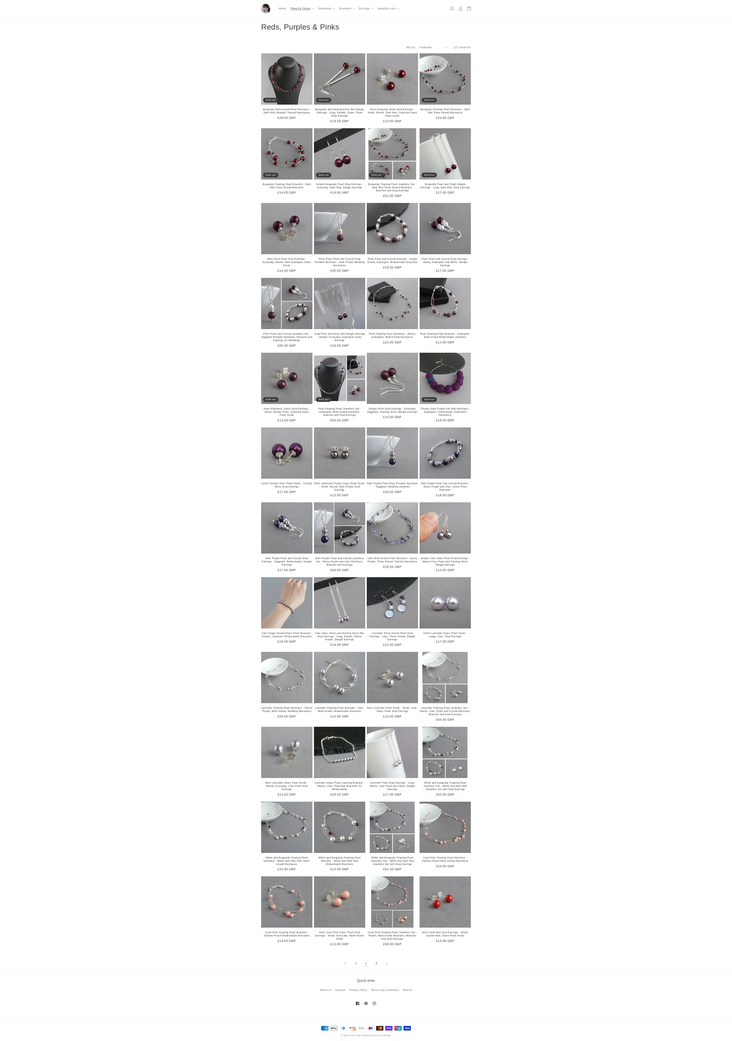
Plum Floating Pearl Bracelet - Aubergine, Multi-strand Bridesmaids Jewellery (445, 335)
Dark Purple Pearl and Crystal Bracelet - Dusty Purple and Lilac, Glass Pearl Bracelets (445, 486)
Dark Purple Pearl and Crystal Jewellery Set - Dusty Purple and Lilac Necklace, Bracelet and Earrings (339, 561)
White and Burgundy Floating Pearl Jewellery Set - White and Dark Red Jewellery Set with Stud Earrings (445, 786)
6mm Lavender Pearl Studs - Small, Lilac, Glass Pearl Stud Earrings (392, 709)
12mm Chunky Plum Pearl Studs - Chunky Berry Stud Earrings (286, 485)
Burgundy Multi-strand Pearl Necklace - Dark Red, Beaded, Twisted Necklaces (287, 111)
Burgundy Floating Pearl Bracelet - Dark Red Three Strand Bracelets (287, 186)
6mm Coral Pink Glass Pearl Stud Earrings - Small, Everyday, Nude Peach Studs (339, 935)
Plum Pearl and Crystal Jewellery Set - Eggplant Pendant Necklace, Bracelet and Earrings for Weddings (287, 337)
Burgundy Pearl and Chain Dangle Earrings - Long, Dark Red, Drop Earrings (445, 186)
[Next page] (386, 963)
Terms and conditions (385, 989)
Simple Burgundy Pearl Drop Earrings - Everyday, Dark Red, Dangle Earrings (339, 186)
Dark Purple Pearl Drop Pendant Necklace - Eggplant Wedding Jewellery (392, 485)
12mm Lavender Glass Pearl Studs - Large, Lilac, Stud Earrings (445, 635)
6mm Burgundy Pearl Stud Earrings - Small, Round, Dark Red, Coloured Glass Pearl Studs (392, 112)
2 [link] (366, 963)
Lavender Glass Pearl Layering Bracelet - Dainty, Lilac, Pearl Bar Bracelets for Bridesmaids (340, 786)
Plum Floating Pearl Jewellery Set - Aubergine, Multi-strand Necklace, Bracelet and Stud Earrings (339, 412)
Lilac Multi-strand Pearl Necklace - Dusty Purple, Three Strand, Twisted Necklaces (392, 560)
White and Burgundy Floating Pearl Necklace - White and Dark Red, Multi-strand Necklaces (286, 860)
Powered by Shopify (381, 1035)
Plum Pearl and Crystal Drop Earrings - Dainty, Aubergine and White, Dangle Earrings (445, 262)
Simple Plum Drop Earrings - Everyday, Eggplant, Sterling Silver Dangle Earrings (392, 410)
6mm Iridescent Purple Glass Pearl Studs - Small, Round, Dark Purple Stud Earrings (339, 486)
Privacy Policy (358, 989)
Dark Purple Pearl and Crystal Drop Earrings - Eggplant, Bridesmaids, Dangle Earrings (287, 561)
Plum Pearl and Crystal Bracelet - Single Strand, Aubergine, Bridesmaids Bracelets (392, 260)
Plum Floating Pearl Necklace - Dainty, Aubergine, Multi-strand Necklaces (392, 335)
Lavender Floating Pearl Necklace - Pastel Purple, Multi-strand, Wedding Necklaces (286, 709)
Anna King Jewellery (360, 1035)
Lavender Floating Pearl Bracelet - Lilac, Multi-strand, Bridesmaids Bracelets (339, 709)
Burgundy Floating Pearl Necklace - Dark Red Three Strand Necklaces (445, 111)
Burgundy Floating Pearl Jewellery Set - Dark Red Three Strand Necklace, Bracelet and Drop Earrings (392, 187)
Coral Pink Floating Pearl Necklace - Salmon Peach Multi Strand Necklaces (445, 859)
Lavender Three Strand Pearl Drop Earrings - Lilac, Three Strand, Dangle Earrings (392, 636)
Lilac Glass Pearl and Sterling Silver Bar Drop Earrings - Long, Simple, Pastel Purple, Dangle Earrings (339, 636)
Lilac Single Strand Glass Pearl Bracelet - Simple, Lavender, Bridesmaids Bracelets (286, 635)
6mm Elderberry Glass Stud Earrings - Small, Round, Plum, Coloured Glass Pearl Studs (287, 412)
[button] (302, 8)
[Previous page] (345, 963)
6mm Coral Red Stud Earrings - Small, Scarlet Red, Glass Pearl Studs (445, 934)
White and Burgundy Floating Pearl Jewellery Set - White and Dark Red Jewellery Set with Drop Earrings (392, 860)
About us (325, 989)
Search (407, 989)
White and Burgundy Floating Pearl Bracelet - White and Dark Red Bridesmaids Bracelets (340, 860)
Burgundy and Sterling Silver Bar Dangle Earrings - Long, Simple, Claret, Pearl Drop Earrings (339, 112)
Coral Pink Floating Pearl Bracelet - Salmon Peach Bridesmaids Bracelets (287, 934)
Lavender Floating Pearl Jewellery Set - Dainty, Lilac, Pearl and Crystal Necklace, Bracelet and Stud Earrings (445, 711)
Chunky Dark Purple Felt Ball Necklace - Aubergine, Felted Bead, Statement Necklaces (445, 412)
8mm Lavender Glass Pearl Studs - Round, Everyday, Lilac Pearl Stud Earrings (287, 786)
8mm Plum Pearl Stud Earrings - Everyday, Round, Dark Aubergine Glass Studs (286, 262)
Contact (340, 989)
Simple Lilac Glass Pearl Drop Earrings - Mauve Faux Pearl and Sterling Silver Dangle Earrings (445, 561)
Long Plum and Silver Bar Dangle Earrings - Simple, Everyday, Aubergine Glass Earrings (339, 337)
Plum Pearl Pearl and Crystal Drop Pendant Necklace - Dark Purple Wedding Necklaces (340, 262)
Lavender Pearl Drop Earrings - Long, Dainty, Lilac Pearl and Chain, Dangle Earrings (392, 786)
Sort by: (411, 47)
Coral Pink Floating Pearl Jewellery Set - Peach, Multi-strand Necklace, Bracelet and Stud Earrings (392, 935)
